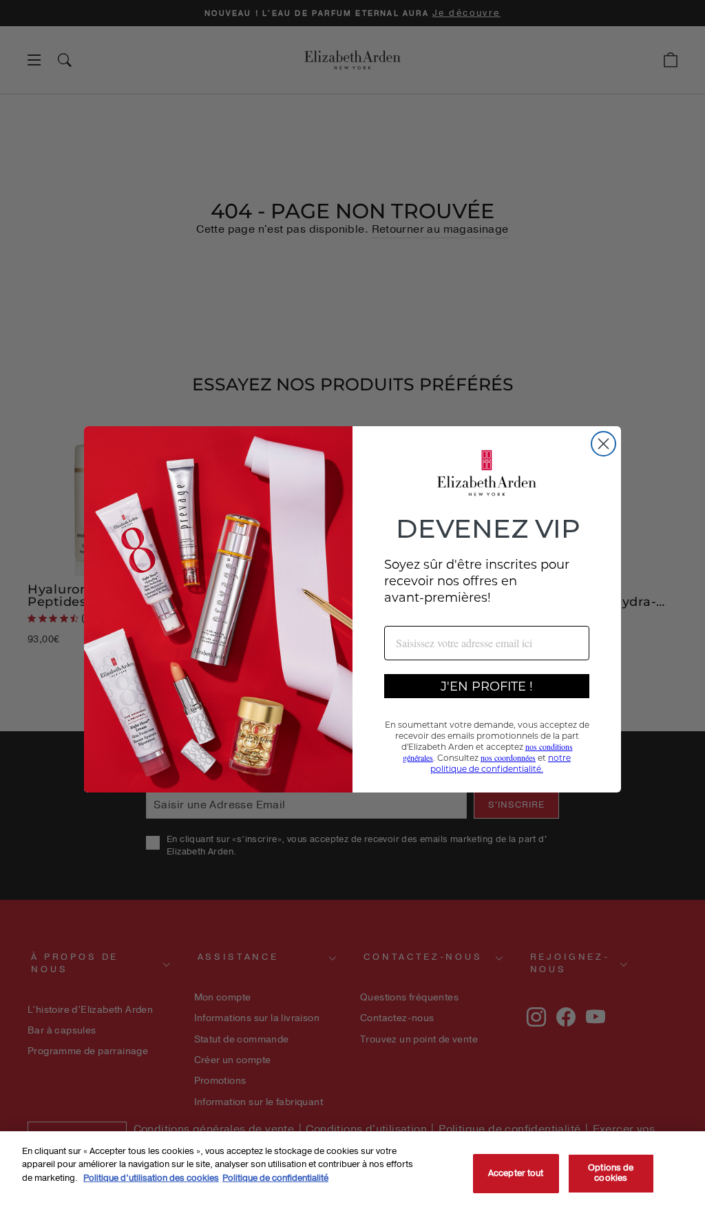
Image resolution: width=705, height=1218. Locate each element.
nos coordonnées (508, 757)
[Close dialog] (603, 444)
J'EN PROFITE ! (487, 686)
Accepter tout (516, 1173)
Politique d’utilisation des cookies (151, 1178)
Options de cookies (610, 1173)
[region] (352, 1174)
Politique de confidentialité (275, 1178)
